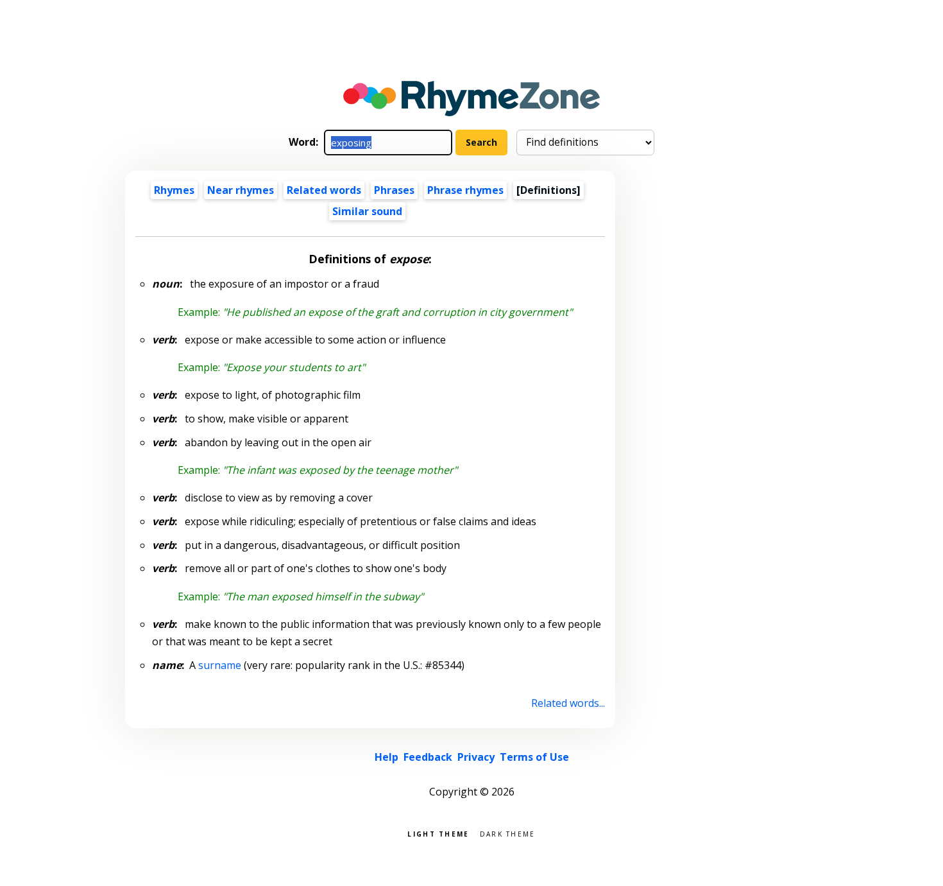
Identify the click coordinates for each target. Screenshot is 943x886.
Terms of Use (534, 757)
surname (219, 665)
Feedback (428, 757)
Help (386, 757)
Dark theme (508, 833)
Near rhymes (240, 190)
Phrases (394, 190)
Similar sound (367, 211)
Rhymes (174, 190)
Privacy (476, 757)
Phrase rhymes (465, 190)
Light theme (438, 833)
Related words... (568, 703)
